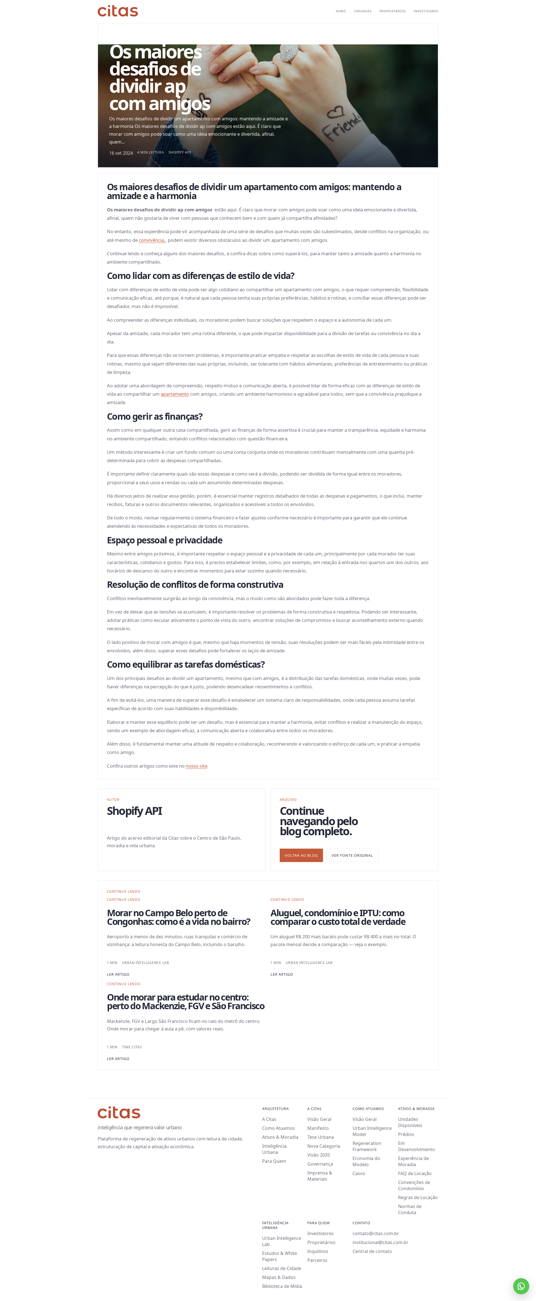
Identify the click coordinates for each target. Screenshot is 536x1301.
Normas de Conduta (410, 1209)
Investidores (426, 11)
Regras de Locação (418, 1197)
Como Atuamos (278, 1128)
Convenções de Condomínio (414, 1185)
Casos (359, 1173)
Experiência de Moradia (413, 1161)
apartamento (175, 394)
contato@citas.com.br (376, 1233)
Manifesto (318, 1128)
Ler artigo (118, 974)
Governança (320, 1164)
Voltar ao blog (301, 855)
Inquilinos (317, 1251)
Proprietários (392, 11)
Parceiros (317, 1260)
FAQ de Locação (415, 1173)
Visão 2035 (318, 1155)
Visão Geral (319, 1119)
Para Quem (274, 1161)
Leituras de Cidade (281, 1268)
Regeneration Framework (367, 1146)
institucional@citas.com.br (380, 1242)
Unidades (363, 11)
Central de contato (372, 1251)
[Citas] (118, 10)
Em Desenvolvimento (416, 1146)
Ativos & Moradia (280, 1137)
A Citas (269, 1119)
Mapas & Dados (279, 1277)
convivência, (152, 240)
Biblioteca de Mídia (282, 1286)
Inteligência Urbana (274, 1149)
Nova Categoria (323, 1146)
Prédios (406, 1134)
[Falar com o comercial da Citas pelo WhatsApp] (521, 1286)
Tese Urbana (320, 1137)
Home (341, 11)
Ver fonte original (352, 855)
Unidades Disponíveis (410, 1122)
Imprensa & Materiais (319, 1176)
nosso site (196, 766)
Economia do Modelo (366, 1161)
